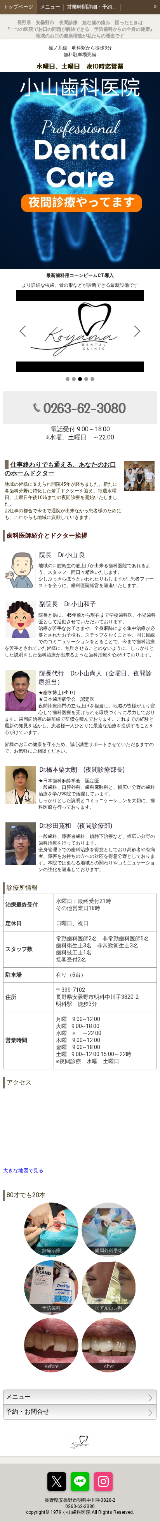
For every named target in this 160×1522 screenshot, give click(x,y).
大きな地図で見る (23, 1170)
